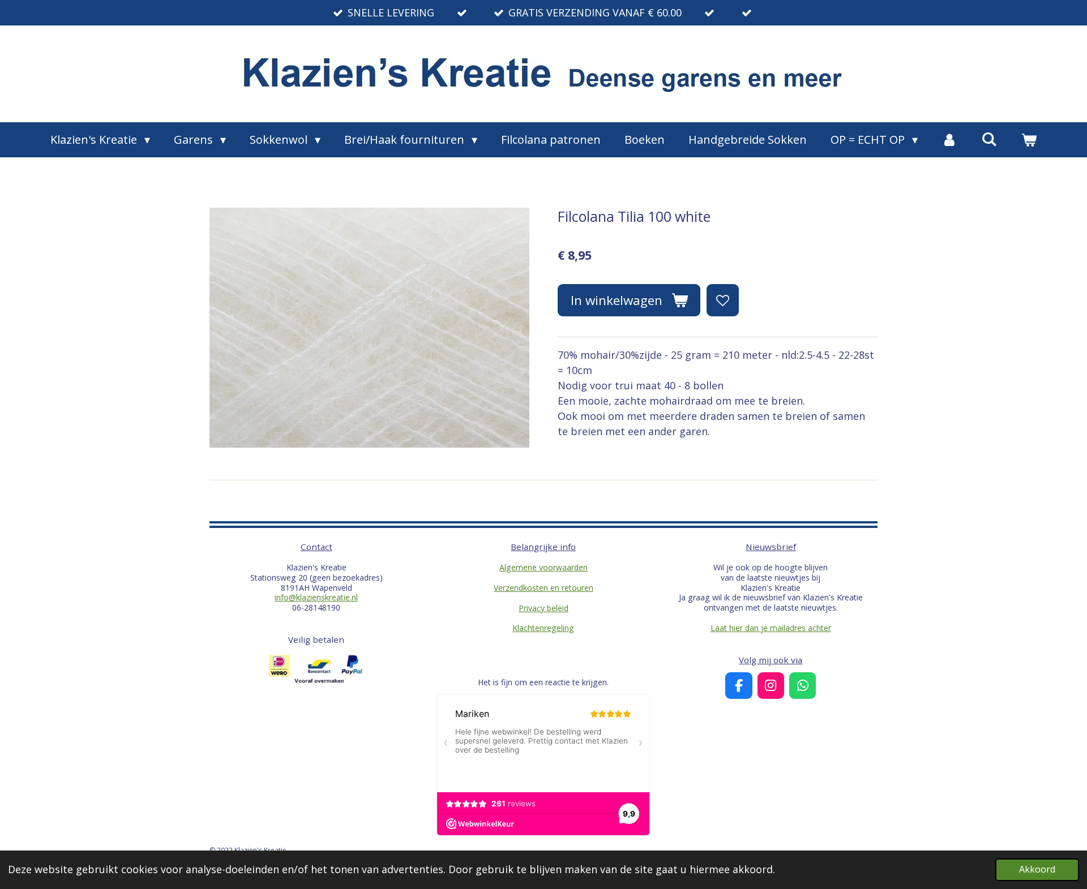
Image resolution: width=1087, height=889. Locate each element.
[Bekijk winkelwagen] (1029, 140)
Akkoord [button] (1037, 869)
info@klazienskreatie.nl (316, 597)
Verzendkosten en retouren (543, 587)
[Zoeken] (989, 139)
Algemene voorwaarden (543, 567)
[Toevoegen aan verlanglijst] (722, 300)
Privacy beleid (543, 608)
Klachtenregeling (543, 627)
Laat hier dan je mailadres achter (771, 627)
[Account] (949, 140)
